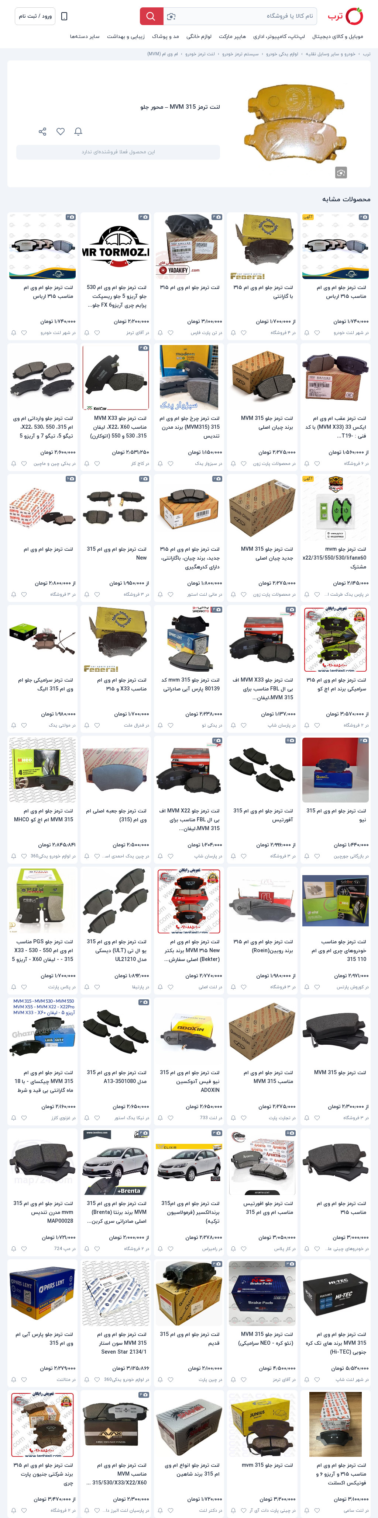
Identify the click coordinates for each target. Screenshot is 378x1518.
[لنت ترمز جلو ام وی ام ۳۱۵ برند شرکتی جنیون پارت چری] (42, 1424)
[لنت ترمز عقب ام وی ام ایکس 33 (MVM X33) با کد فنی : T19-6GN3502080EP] (335, 377)
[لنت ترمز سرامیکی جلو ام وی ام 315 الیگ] (42, 639)
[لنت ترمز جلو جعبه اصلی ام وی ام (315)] (115, 770)
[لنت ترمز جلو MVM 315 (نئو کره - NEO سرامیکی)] (262, 1293)
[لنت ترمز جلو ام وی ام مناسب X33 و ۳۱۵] (115, 639)
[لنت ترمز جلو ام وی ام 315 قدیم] (189, 1293)
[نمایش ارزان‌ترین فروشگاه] (156, 131)
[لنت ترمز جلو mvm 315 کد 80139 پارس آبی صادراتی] (189, 639)
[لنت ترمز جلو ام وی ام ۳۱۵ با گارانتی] (262, 246)
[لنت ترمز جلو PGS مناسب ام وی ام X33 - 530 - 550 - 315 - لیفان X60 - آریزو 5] (42, 900)
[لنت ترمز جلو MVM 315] (335, 1031)
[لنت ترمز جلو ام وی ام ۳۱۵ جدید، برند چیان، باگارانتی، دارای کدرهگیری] (189, 508)
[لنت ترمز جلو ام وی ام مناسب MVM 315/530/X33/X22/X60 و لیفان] (115, 1424)
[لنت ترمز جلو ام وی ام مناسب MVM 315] (262, 1031)
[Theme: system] (64, 16)
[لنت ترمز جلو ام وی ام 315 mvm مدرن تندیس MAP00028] (42, 1162)
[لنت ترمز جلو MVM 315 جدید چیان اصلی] (262, 508)
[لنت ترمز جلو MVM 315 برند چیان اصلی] (262, 377)
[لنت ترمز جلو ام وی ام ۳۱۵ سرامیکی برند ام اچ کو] (335, 639)
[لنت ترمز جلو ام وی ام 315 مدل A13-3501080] (115, 1031)
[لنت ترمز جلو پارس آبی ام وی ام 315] (42, 1293)
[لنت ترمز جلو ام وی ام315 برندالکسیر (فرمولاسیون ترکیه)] (189, 1162)
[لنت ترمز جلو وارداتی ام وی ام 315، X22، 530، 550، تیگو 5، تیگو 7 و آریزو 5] (42, 377)
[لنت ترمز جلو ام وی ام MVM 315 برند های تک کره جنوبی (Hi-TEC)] (335, 1293)
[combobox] (240, 16)
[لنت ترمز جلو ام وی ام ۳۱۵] (189, 246)
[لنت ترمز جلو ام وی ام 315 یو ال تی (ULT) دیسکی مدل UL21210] (115, 900)
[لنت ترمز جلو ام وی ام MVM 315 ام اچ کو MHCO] (42, 770)
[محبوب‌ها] (60, 131)
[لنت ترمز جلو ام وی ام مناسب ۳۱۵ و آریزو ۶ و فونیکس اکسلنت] (335, 1424)
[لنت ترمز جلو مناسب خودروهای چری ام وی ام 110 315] (335, 900)
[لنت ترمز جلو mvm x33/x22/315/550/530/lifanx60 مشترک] (335, 508)
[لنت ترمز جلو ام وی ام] (42, 508)
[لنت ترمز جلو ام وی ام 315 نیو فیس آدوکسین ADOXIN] (189, 1031)
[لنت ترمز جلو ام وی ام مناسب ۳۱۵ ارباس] (335, 246)
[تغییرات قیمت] (78, 131)
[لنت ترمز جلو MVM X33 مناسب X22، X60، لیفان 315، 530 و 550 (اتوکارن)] (115, 377)
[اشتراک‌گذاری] (42, 132)
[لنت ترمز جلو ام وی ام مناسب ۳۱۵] (335, 1162)
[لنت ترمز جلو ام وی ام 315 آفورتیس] (262, 770)
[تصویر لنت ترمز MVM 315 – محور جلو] (295, 123)
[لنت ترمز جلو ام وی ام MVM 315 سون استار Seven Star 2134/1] (115, 1293)
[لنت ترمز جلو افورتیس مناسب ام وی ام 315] (262, 1162)
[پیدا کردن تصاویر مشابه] (341, 172)
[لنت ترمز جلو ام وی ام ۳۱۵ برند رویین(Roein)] (262, 900)
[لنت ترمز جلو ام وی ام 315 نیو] (335, 770)
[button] (35, 16)
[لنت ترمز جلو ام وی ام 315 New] (115, 508)
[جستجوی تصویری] (171, 16)
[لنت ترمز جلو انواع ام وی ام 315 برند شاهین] (189, 1424)
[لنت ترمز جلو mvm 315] (262, 1424)
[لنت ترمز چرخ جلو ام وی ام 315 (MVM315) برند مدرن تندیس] (189, 377)
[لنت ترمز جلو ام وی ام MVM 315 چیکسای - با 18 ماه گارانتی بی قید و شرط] (42, 1031)
